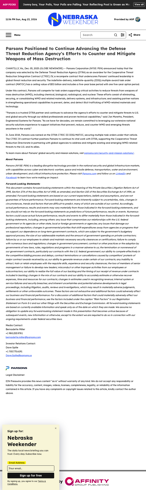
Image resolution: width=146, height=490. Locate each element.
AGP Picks (9, 4)
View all (139, 4)
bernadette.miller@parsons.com (23, 337)
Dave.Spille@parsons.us (19, 355)
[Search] (115, 35)
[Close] (55, 428)
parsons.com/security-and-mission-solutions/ (109, 153)
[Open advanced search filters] (122, 35)
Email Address (17, 462)
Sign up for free (31, 475)
